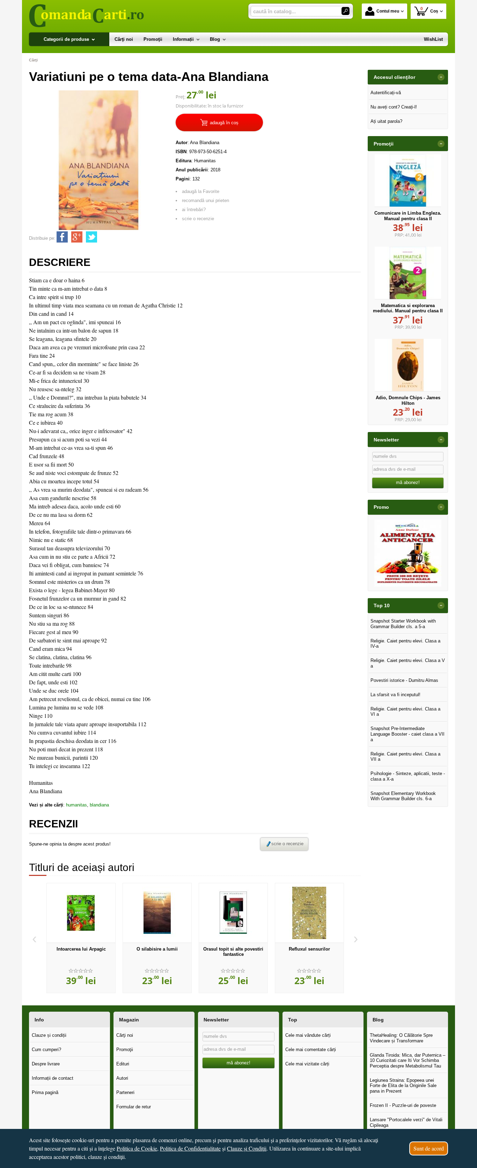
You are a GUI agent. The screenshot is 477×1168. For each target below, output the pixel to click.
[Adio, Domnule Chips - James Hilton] (408, 365)
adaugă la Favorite (200, 191)
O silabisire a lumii (157, 949)
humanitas (76, 805)
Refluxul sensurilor (309, 949)
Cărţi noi (124, 1035)
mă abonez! (408, 482)
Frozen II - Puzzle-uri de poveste (403, 1105)
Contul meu (387, 11)
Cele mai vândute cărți (308, 1035)
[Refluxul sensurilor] (309, 913)
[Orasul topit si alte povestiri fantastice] (233, 913)
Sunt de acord (428, 1148)
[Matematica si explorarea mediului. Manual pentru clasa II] (408, 273)
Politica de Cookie (137, 1148)
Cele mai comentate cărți (310, 1049)
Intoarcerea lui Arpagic (81, 949)
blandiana (99, 805)
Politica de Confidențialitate (190, 1148)
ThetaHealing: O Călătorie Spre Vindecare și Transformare (401, 1038)
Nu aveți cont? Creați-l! (393, 107)
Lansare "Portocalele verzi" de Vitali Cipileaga (406, 1122)
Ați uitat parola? (386, 121)
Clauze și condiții (49, 1035)
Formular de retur (133, 1106)
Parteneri (125, 1092)
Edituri (122, 1063)
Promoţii (124, 1049)
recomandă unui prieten (205, 200)
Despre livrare (46, 1063)
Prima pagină (45, 1092)
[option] (81, 938)
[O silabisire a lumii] (157, 913)
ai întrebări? (194, 209)
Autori (122, 1078)
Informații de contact (52, 1078)
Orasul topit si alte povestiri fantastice (233, 951)
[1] (346, 11)
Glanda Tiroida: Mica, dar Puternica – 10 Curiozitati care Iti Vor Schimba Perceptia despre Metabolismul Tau (407, 1060)
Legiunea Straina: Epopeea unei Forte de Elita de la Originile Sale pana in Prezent (403, 1086)
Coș (429, 10)
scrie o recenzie (198, 218)
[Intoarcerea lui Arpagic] (81, 913)
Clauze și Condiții (246, 1148)
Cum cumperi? (46, 1049)
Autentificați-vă (385, 92)
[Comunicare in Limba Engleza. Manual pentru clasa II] (408, 180)
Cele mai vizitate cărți (307, 1063)
